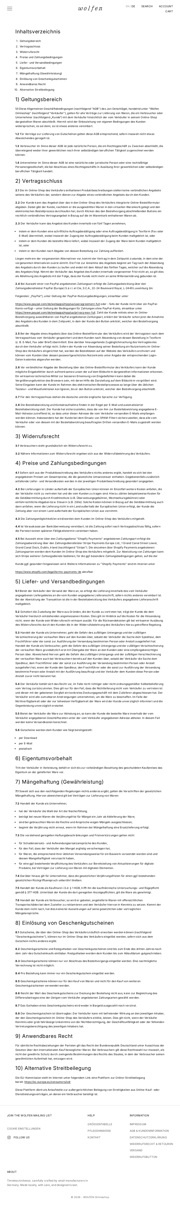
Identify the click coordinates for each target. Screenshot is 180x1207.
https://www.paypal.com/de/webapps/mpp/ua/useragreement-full (57, 304)
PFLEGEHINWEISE (99, 1130)
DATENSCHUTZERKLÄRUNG (148, 1137)
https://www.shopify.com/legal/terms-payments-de (48, 571)
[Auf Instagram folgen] (9, 1137)
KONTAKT (94, 1137)
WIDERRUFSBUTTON (143, 1157)
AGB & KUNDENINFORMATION (149, 1130)
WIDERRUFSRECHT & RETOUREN (151, 1144)
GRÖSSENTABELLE (100, 1124)
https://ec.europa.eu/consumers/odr (47, 1081)
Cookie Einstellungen (23, 1128)
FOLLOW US (22, 1137)
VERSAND (136, 1150)
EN (128, 6)
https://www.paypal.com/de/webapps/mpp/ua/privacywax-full (55, 312)
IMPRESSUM (138, 1124)
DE (133, 6)
